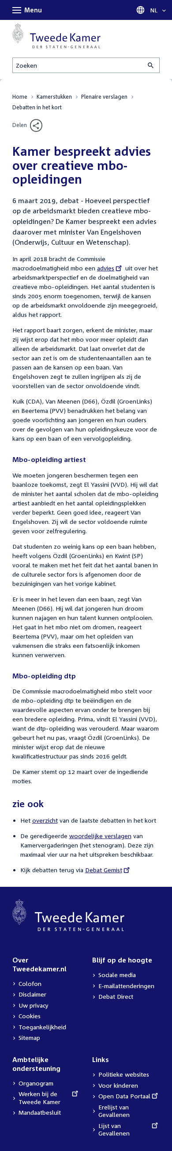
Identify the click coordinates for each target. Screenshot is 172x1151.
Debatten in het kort (37, 107)
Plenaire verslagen (104, 96)
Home (19, 96)
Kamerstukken (54, 96)
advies (108, 268)
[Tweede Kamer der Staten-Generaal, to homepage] (56, 35)
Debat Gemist (103, 870)
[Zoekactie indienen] (151, 65)
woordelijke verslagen (100, 835)
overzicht (45, 820)
